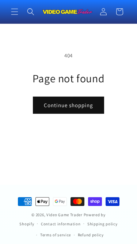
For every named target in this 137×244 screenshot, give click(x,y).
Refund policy (91, 234)
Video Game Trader (64, 214)
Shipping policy (102, 223)
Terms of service (55, 234)
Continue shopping (68, 105)
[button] (15, 12)
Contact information (60, 223)
